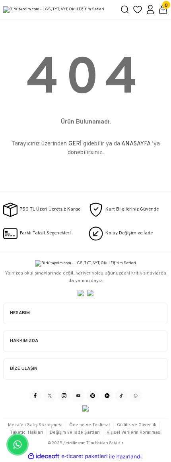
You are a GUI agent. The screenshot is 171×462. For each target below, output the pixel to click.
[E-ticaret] (84, 457)
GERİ (75, 144)
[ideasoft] (44, 456)
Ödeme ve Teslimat (89, 425)
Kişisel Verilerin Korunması (134, 432)
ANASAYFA (135, 144)
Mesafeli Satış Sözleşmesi (35, 425)
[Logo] (58, 9)
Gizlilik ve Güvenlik (136, 425)
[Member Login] (150, 9)
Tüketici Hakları (26, 432)
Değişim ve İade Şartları (75, 432)
